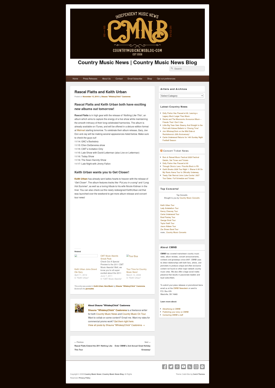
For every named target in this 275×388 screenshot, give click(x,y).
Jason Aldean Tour (168, 226)
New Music (108, 286)
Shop (149, 78)
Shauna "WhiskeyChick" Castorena (115, 96)
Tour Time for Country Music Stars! (136, 270)
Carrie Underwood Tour (169, 214)
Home (75, 78)
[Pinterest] (177, 366)
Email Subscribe (135, 78)
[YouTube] (183, 366)
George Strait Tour (168, 220)
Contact (119, 78)
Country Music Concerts (190, 197)
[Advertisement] (112, 224)
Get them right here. (124, 321)
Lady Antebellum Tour (169, 208)
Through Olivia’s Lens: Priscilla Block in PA (181, 166)
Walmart (81, 130)
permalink (90, 288)
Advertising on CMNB (171, 308)
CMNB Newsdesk (180, 288)
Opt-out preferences (166, 78)
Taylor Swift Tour (167, 223)
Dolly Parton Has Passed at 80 (175, 163)
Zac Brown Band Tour (169, 229)
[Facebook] (164, 366)
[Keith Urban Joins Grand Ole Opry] (86, 261)
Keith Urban (81, 178)
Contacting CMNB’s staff (173, 314)
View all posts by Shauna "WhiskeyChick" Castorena (116, 325)
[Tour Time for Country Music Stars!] (138, 261)
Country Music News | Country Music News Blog (137, 62)
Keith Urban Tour (167, 205)
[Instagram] (196, 366)
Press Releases (90, 78)
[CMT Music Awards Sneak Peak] (114, 267)
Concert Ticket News (176, 150)
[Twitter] (170, 366)
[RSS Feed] (189, 366)
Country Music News (106, 313)
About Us (106, 78)
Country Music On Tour (134, 313)
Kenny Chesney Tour (169, 211)
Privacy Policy (84, 378)
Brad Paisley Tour (167, 217)
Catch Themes (199, 374)
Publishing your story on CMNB (176, 311)
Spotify (202, 366)
